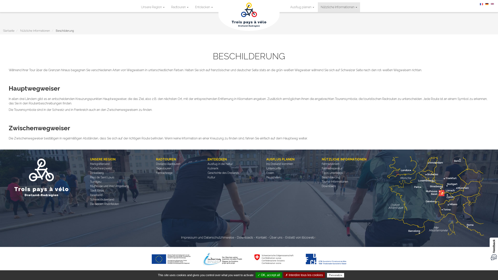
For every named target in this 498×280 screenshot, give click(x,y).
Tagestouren (163, 168)
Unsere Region (152, 7)
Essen (270, 172)
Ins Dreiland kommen (279, 163)
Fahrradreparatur (332, 168)
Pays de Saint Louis (102, 177)
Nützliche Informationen (338, 7)
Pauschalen (273, 177)
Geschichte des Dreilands (223, 172)
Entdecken (203, 7)
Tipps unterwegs (332, 172)
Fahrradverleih (330, 163)
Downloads (329, 186)
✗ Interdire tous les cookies (304, 275)
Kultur (211, 177)
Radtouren (179, 7)
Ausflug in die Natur (220, 163)
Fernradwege (164, 172)
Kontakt (261, 237)
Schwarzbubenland (102, 199)
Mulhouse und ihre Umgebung (109, 186)
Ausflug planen (301, 7)
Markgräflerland (100, 163)
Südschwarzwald (101, 168)
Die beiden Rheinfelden (104, 204)
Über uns (276, 237)
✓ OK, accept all (269, 275)
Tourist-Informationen (335, 181)
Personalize (335, 275)
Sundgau (95, 181)
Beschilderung (331, 177)
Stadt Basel (97, 190)
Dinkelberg (97, 172)
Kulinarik (213, 168)
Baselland (96, 195)
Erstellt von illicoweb (299, 237)
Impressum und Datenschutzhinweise (207, 237)
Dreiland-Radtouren (168, 163)
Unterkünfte (273, 168)
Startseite (8, 30)
